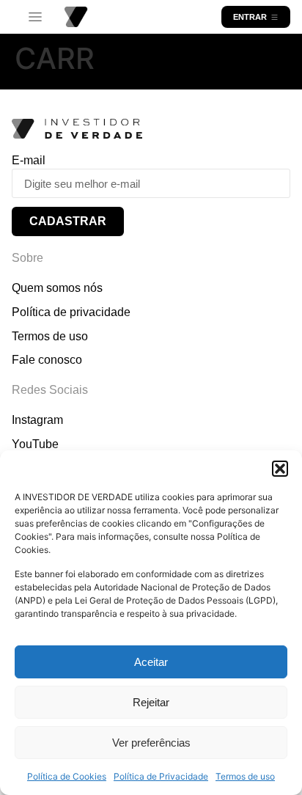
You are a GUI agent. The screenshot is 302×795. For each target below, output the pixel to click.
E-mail (28, 160)
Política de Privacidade (161, 776)
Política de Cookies (66, 776)
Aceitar (151, 662)
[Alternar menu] (35, 17)
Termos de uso (245, 776)
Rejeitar (151, 702)
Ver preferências (151, 742)
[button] (280, 468)
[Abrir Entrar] (274, 17)
